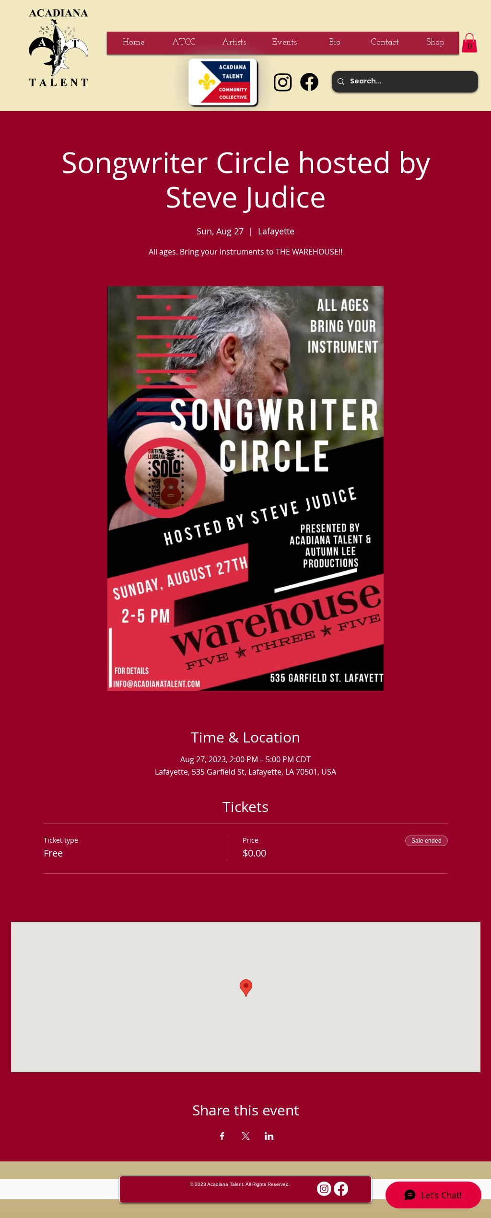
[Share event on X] (245, 1136)
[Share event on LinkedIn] (269, 1136)
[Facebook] (309, 82)
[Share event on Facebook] (222, 1136)
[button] (469, 43)
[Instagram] (283, 82)
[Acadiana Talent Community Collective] (222, 82)
